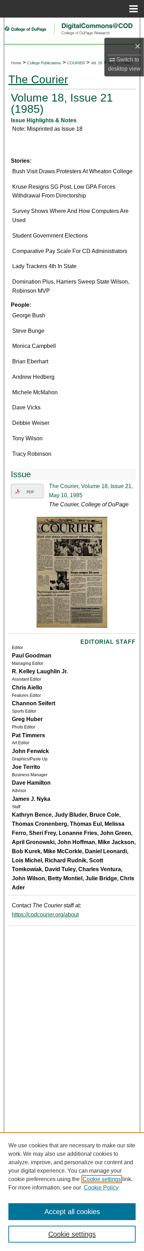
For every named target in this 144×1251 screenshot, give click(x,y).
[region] (72, 1191)
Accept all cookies (72, 1212)
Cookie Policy (101, 1188)
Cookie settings (101, 1179)
